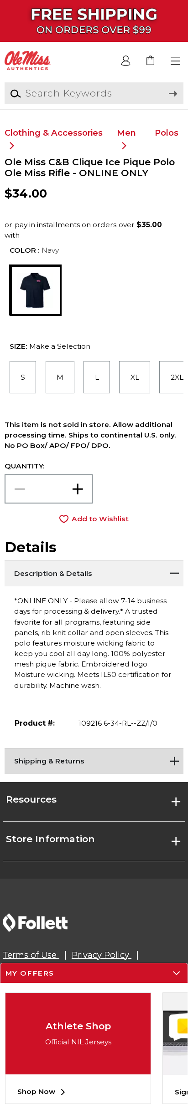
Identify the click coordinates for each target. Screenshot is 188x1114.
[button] (175, 61)
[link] (150, 61)
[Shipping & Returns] (94, 759)
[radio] (23, 377)
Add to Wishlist (100, 518)
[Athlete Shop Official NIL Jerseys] (78, 1067)
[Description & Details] (94, 571)
